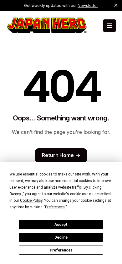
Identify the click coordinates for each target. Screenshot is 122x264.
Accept (61, 224)
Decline (61, 237)
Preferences (61, 250)
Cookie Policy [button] (31, 200)
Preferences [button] (55, 207)
